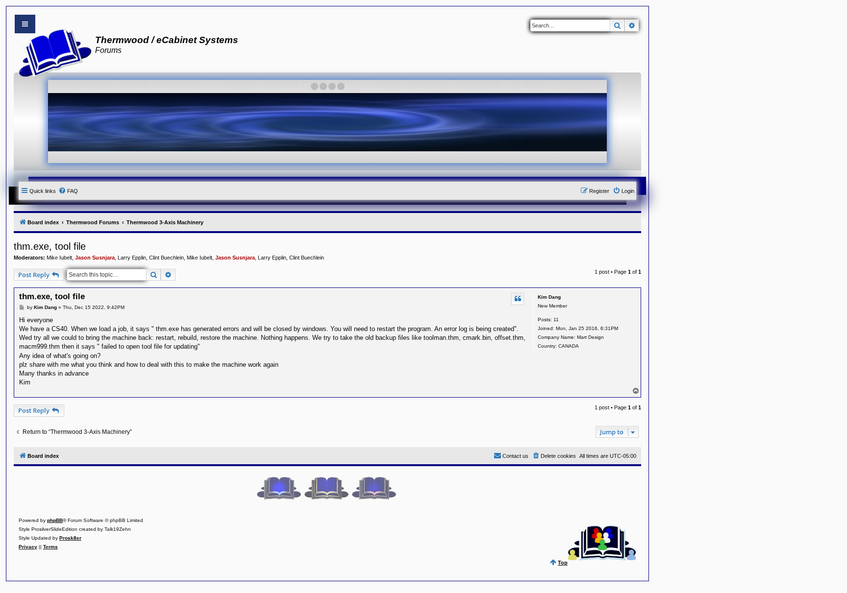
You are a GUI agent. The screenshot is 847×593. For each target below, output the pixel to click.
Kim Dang (549, 297)
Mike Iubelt (59, 258)
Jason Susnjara (95, 258)
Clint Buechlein (166, 258)
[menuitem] (68, 191)
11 (556, 319)
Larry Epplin (132, 258)
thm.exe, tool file (50, 246)
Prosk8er (70, 538)
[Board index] (52, 52)
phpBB (55, 520)
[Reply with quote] (517, 299)
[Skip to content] (25, 24)
